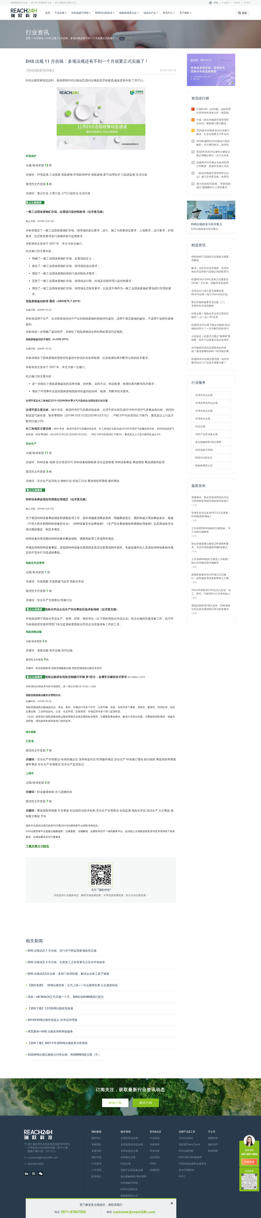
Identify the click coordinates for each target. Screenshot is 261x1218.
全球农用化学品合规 (206, 402)
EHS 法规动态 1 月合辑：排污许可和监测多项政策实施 (62, 950)
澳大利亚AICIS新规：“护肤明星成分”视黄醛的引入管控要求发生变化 (213, 185)
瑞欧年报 (96, 1157)
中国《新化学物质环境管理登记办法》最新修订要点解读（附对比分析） (212, 121)
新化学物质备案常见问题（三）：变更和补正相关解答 (210, 304)
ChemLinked (186, 1138)
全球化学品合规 (204, 395)
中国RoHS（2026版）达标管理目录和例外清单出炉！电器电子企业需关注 (213, 111)
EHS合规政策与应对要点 (40, 70)
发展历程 (96, 1150)
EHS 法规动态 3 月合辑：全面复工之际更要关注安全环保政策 (66, 962)
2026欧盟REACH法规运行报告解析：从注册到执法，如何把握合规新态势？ (213, 143)
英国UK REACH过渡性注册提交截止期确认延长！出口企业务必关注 (213, 153)
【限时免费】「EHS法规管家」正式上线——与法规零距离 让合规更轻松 (73, 985)
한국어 (247, 2)
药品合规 (200, 426)
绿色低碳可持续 (204, 449)
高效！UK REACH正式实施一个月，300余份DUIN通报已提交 (66, 997)
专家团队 (96, 1144)
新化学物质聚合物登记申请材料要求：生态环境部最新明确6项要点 (210, 545)
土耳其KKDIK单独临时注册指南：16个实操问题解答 (210, 530)
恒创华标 (213, 1150)
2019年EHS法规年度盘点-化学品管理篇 (52, 1020)
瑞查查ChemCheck (189, 1144)
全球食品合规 (202, 418)
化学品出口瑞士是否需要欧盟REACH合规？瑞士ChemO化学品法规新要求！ (210, 292)
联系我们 (96, 1176)
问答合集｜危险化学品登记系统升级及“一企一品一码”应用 (210, 315)
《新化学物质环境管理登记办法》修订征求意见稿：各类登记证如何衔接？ (212, 175)
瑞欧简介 (96, 1138)
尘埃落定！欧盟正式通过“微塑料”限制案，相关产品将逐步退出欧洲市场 (210, 338)
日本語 (236, 2)
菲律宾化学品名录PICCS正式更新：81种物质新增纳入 (211, 514)
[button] (229, 83)
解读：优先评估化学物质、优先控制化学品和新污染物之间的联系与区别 (210, 270)
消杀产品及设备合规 (206, 434)
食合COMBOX (186, 1170)
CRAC (153, 1163)
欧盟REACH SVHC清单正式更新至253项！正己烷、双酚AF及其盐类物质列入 (211, 281)
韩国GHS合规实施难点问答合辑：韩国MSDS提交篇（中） (64, 1054)
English (225, 2)
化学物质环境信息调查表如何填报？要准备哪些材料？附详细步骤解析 (210, 349)
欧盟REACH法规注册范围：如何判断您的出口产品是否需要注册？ (210, 361)
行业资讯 (39, 38)
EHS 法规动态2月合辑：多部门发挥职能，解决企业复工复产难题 (68, 973)
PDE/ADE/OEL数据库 (190, 1157)
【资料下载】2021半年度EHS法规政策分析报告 (58, 1043)
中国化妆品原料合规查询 (192, 1163)
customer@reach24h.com (134, 1212)
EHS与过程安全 (204, 457)
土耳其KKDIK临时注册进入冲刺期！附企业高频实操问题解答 (210, 561)
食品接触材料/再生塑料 (208, 442)
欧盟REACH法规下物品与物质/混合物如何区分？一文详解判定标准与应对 (210, 326)
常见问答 (155, 1150)
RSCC (182, 1176)
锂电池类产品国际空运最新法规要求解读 (210, 258)
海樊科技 (213, 1138)
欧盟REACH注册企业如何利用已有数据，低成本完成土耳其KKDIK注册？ (212, 164)
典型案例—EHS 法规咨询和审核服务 (50, 1031)
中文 (216, 2)
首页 (47, 12)
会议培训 (155, 1157)
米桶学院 (155, 1170)
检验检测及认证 (204, 465)
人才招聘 (96, 1170)
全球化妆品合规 (204, 410)
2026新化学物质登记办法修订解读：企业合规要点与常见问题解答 (212, 132)
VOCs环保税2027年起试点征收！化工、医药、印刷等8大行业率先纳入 (211, 592)
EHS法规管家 (186, 1150)
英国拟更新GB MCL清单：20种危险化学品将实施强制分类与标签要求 (210, 607)
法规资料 (155, 1144)
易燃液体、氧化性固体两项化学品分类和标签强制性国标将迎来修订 (210, 499)
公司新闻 (96, 1163)
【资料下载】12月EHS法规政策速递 (50, 1008)
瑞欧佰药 (213, 1144)
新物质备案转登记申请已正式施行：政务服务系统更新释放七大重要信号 (210, 576)
